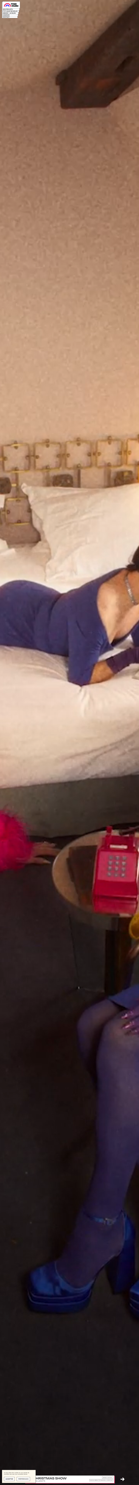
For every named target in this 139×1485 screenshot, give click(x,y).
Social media (94, 1480)
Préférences (23, 1479)
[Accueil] (11, 5)
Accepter (9, 1479)
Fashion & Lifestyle (106, 1480)
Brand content (107, 1477)
